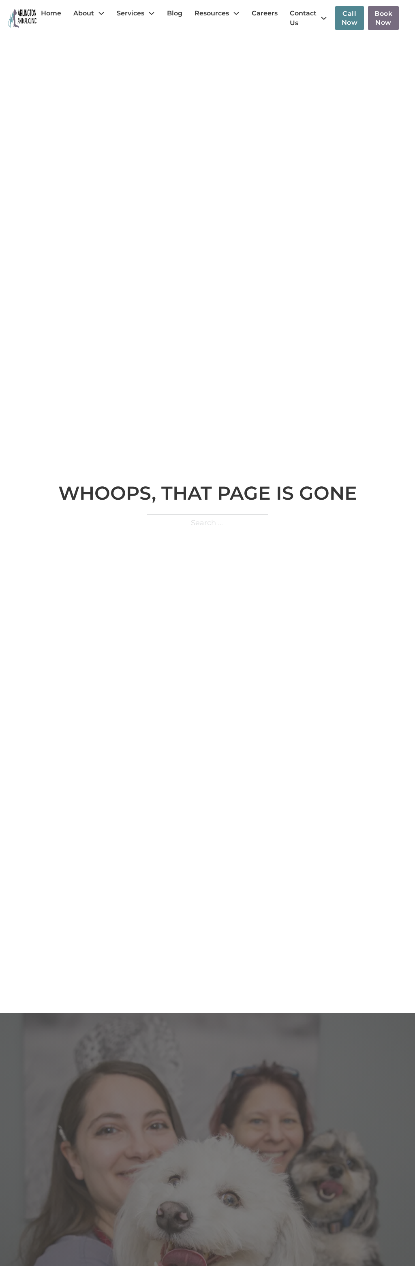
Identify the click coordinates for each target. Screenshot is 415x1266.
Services (130, 13)
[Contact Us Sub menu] (324, 18)
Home (51, 13)
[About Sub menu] (101, 13)
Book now (383, 18)
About (83, 13)
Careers (265, 13)
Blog (174, 13)
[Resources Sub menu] (236, 13)
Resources (212, 13)
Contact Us (303, 18)
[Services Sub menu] (151, 13)
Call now (350, 18)
